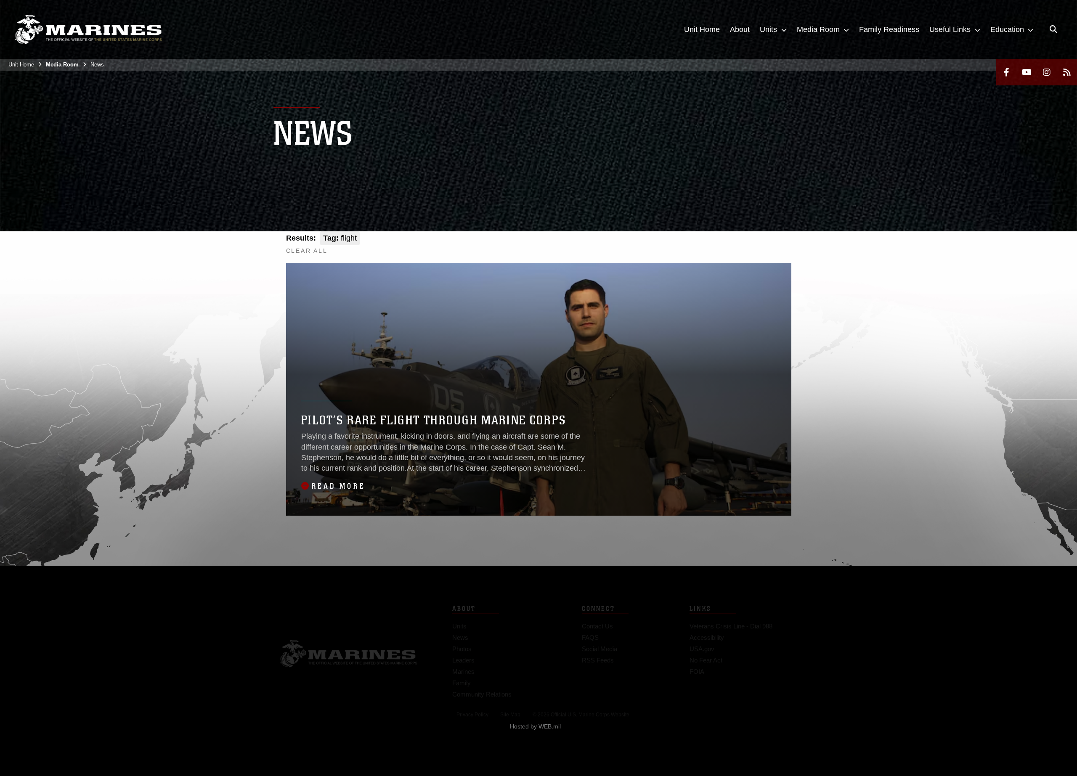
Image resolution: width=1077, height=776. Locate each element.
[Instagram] (1047, 72)
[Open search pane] (1053, 29)
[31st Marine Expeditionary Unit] (88, 29)
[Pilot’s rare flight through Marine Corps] (538, 389)
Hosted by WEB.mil (535, 726)
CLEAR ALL (307, 250)
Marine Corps (349, 640)
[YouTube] (1026, 72)
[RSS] (1067, 72)
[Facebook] (1006, 72)
